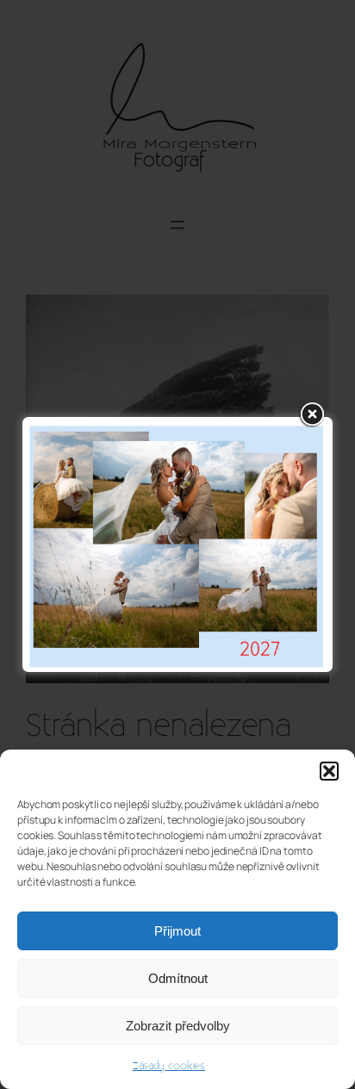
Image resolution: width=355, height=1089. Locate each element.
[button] (329, 771)
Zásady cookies (169, 1066)
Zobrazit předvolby (178, 1025)
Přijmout (177, 931)
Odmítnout (178, 978)
